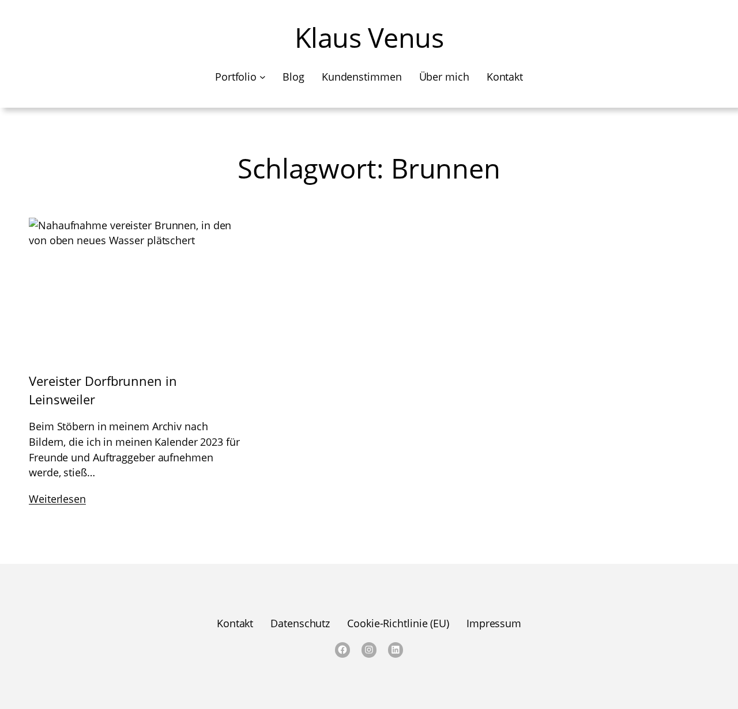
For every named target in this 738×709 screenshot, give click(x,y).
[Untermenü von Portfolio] (262, 77)
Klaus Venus (369, 37)
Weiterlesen (57, 499)
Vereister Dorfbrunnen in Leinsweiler (103, 390)
